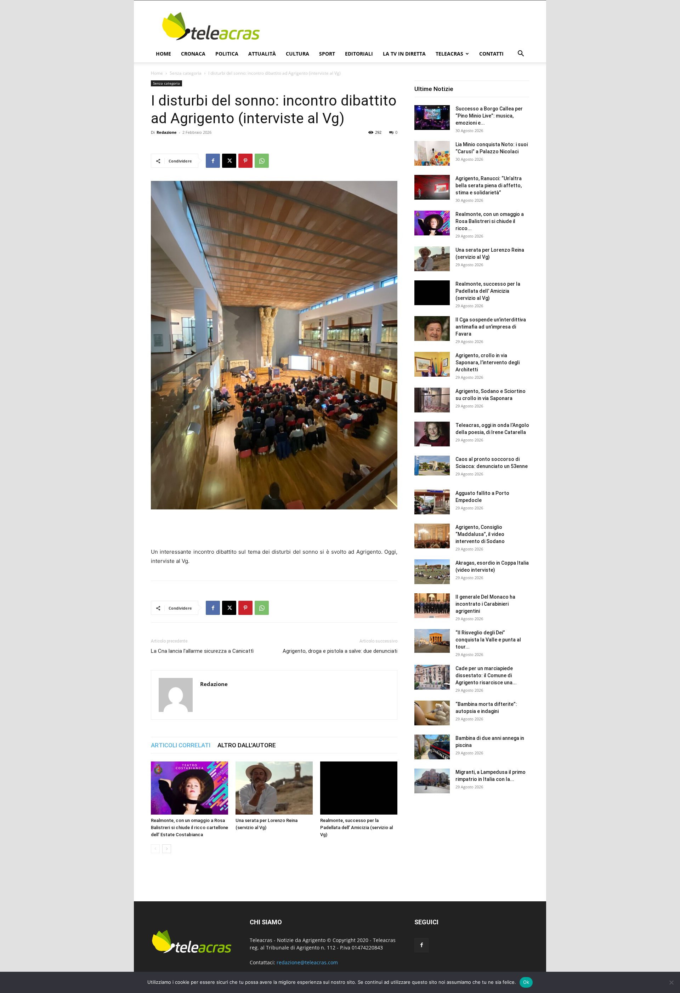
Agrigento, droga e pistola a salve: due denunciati (340, 651)
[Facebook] (213, 161)
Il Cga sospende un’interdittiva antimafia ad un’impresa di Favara (490, 327)
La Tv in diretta (404, 53)
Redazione (167, 132)
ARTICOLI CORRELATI (180, 745)
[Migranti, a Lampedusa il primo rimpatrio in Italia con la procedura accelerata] (432, 781)
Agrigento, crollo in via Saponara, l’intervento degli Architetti (487, 362)
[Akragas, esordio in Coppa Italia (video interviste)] (432, 571)
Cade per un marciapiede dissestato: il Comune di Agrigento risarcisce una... (486, 675)
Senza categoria (186, 73)
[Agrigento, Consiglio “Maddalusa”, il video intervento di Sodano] (432, 536)
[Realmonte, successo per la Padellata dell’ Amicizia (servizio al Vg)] (358, 788)
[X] (229, 161)
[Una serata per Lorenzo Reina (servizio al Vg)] (274, 788)
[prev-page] (155, 848)
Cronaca (193, 53)
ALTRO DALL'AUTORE (246, 745)
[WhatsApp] (262, 161)
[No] (671, 982)
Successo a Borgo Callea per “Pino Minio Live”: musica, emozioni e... (489, 116)
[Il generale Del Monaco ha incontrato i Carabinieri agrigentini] (432, 605)
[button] (520, 54)
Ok (526, 982)
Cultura (297, 53)
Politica (226, 53)
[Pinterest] (245, 161)
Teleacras (449, 53)
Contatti (491, 53)
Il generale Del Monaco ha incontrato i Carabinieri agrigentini (485, 604)
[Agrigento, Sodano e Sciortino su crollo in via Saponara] (432, 400)
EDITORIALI (359, 53)
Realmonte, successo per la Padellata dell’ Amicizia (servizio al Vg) (356, 827)
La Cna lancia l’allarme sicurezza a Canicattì (202, 651)
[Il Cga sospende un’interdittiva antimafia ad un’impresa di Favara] (432, 328)
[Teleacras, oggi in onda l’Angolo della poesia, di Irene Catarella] (432, 434)
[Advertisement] (400, 26)
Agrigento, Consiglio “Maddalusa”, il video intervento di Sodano (480, 534)
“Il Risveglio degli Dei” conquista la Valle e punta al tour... (488, 640)
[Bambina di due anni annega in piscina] (432, 747)
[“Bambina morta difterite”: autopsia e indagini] (432, 713)
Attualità (262, 53)
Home (163, 53)
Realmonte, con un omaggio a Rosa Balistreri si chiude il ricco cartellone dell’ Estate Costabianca (189, 827)
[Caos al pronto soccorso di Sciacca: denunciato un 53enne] (432, 465)
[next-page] (166, 848)
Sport (327, 53)
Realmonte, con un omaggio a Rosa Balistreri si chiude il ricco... (489, 221)
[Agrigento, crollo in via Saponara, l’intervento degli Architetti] (432, 364)
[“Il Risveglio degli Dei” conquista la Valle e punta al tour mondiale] (432, 641)
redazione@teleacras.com (307, 962)
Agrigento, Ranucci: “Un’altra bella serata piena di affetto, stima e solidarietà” (488, 185)
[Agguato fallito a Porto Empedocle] (432, 502)
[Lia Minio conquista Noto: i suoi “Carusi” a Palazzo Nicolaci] (432, 153)
